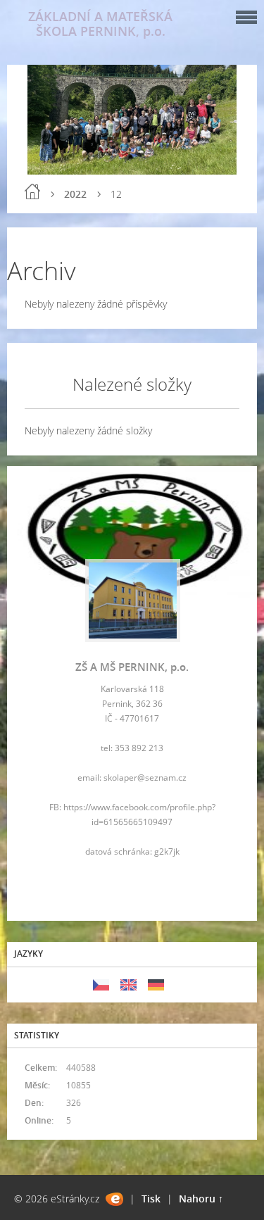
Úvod (32, 191)
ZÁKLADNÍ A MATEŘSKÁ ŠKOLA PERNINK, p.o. (100, 23)
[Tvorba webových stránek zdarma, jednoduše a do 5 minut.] (114, 1199)
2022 (75, 194)
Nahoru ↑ (201, 1198)
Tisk (151, 1198)
